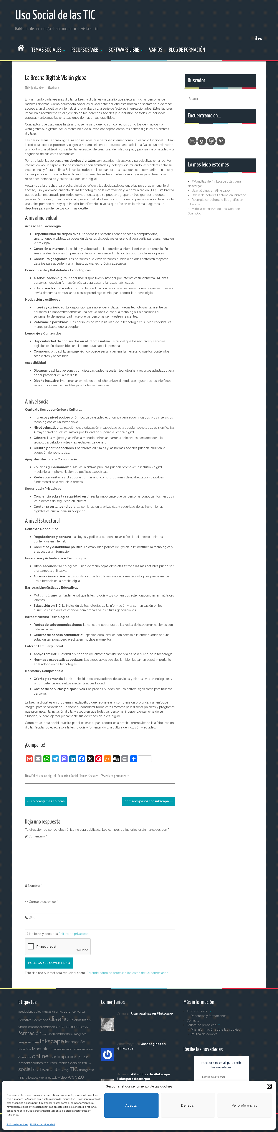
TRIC (21, 1077)
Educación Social (68, 776)
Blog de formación (187, 50)
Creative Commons (33, 1020)
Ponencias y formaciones (208, 1016)
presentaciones (30, 1063)
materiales (58, 1049)
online (40, 1056)
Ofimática (24, 1057)
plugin (83, 1057)
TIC (74, 1069)
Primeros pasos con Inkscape (147, 801)
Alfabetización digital (42, 776)
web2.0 (76, 1077)
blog (38, 1011)
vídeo (62, 1077)
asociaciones (26, 1011)
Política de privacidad (42, 1124)
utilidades (32, 1077)
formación (29, 1033)
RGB (84, 1063)
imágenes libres (28, 1042)
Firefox (83, 1027)
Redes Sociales (69, 1063)
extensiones (67, 1026)
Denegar (188, 1105)
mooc (69, 1049)
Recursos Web (85, 50)
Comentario (37, 836)
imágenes (79, 1034)
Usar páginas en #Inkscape (211, 190)
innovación (75, 1042)
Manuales (41, 1048)
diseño (59, 1019)
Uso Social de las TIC (55, 16)
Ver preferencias (244, 1105)
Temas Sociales (46, 50)
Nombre (35, 885)
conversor (79, 1011)
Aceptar (131, 1105)
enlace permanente (117, 776)
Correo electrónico (43, 901)
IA (71, 1034)
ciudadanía (48, 1011)
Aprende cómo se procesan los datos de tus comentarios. (127, 973)
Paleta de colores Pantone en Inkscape (219, 195)
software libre (48, 1069)
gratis (45, 1034)
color (67, 1011)
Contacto (193, 1020)
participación (64, 1056)
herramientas (59, 1034)
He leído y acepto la (60, 934)
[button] (269, 1086)
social (25, 1069)
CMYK (59, 1011)
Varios (155, 50)
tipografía (86, 1070)
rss (89, 1063)
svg (66, 1070)
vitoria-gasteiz (48, 1077)
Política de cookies (17, 1124)
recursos (50, 1063)
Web (32, 917)
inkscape (52, 1041)
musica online (83, 1049)
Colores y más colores (47, 801)
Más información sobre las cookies (215, 1029)
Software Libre (124, 50)
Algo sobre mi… (197, 1011)
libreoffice (24, 1049)
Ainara (55, 87)
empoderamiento (41, 1027)
